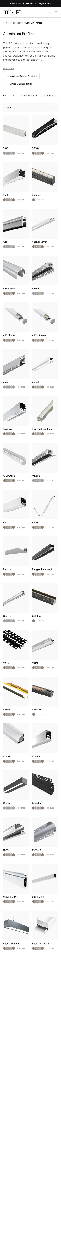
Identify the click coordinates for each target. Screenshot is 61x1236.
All (4, 95)
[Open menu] (55, 12)
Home (6, 23)
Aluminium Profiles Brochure (23, 76)
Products (16, 23)
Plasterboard (49, 95)
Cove (13, 95)
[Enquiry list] (49, 12)
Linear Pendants (29, 95)
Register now (45, 3)
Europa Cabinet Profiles (21, 83)
